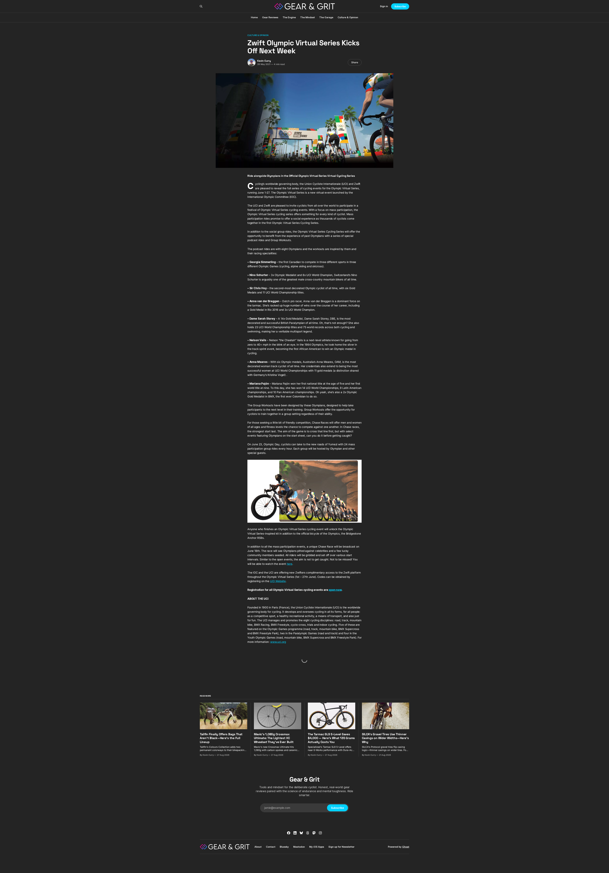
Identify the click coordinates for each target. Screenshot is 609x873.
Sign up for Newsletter (341, 846)
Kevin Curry (264, 60)
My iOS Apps (316, 846)
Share (354, 62)
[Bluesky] (301, 832)
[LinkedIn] (295, 832)
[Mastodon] (314, 832)
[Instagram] (320, 832)
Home (254, 17)
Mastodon (299, 846)
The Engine (289, 17)
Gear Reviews (270, 17)
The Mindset (307, 17)
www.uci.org (278, 641)
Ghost (405, 846)
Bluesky (284, 846)
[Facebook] (288, 832)
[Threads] (307, 832)
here (289, 563)
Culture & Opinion (348, 17)
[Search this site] (201, 6)
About (258, 846)
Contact (270, 846)
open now (335, 589)
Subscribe (400, 6)
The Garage (326, 17)
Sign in (384, 6)
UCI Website (278, 581)
